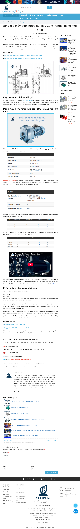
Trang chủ (23, 15)
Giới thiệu (32, 15)
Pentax (22, 149)
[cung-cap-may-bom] (40, 2)
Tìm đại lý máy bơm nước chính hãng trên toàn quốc (25, 401)
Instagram (54, 479)
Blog (61, 15)
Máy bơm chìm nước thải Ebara (19, 413)
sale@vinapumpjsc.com (45, 517)
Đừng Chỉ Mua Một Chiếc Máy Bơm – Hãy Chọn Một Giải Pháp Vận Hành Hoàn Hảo (33, 430)
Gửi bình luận (51, 472)
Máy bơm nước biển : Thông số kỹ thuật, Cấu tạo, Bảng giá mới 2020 (23, 55)
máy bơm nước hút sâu (11, 367)
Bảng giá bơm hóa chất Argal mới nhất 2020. (16, 328)
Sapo (53, 527)
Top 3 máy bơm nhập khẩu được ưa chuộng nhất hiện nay (26, 425)
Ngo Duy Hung (19, 372)
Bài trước (48, 440)
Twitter (36, 479)
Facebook (27, 479)
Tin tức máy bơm (51, 15)
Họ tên (5, 466)
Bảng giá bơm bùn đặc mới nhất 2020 (14, 324)
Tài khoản (24, 11)
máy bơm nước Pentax (47, 367)
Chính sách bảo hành (20, 499)
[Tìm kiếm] (49, 7)
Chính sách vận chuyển (20, 493)
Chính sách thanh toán (20, 489)
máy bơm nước (27, 100)
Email (33, 466)
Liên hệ (36, 18)
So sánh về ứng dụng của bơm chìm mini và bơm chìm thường (27, 419)
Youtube (44, 479)
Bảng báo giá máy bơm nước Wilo (20, 407)
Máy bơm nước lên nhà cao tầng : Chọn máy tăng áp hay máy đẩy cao (23, 58)
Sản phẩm (40, 15)
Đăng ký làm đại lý (26, 18)
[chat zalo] (76, 511)
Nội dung (6, 452)
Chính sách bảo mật (21, 502)
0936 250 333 (10, 11)
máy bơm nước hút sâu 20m (29, 367)
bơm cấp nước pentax (14, 363)
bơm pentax (28, 363)
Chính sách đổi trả (20, 496)
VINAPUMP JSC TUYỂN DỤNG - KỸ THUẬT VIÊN (24, 435)
